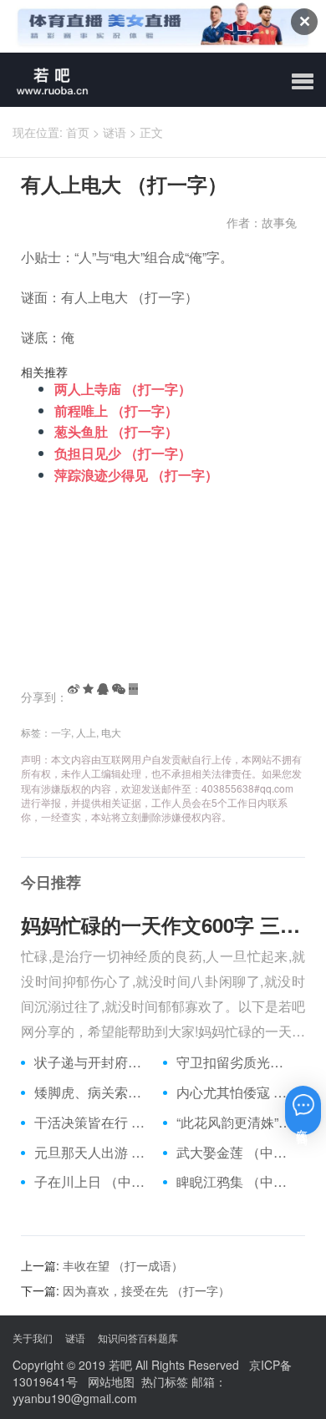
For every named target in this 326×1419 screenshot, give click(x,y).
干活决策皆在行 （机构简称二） (92, 1122)
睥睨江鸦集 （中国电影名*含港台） (234, 1182)
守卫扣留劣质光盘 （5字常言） (234, 1062)
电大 (111, 732)
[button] (302, 81)
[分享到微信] (118, 689)
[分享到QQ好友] (103, 689)
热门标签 (164, 1381)
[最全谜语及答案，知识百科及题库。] (46, 80)
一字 (61, 732)
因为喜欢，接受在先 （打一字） (146, 1290)
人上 (86, 732)
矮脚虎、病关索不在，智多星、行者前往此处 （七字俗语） (92, 1092)
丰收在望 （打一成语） (123, 1265)
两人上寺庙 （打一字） (122, 388)
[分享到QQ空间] (88, 689)
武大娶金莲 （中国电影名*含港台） (234, 1152)
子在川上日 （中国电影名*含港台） (92, 1182)
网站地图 (111, 1381)
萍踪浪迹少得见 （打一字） (136, 474)
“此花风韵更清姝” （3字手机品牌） (234, 1122)
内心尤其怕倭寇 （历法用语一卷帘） (234, 1092)
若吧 (120, 1364)
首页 (77, 132)
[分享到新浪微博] (73, 689)
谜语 (114, 132)
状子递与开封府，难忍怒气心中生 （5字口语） (92, 1062)
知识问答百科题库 (138, 1337)
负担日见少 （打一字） (122, 453)
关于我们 (33, 1337)
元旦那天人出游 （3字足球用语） (92, 1152)
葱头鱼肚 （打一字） (116, 431)
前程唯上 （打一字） (116, 410)
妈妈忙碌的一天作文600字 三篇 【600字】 (163, 924)
